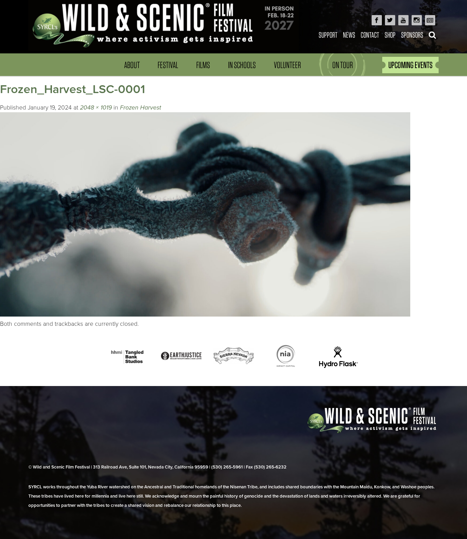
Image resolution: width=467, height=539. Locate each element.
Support (328, 34)
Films (203, 65)
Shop (390, 34)
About (132, 65)
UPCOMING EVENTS (410, 65)
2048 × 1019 (96, 107)
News (349, 34)
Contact (370, 34)
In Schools (242, 65)
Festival (168, 65)
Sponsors (412, 34)
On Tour (342, 65)
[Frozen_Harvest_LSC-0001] (205, 314)
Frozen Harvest (140, 107)
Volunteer (287, 65)
